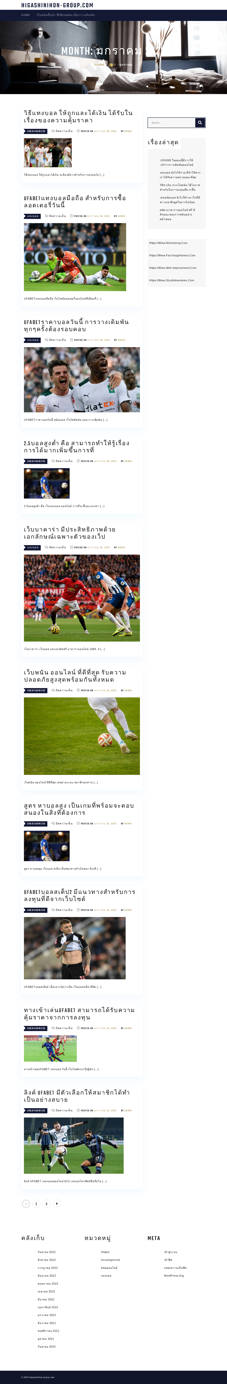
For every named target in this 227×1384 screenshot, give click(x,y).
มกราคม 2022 (47, 1315)
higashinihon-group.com (57, 5)
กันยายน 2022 (47, 1252)
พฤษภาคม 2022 (48, 1283)
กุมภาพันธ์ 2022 (48, 1307)
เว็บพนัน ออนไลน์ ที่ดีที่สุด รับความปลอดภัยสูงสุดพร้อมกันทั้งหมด (75, 676)
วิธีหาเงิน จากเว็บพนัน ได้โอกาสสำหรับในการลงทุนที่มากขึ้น (180, 187)
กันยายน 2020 (47, 1346)
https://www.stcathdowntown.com (171, 280)
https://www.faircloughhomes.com (172, 255)
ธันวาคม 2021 (47, 1323)
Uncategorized (36, 131)
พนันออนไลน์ (109, 1267)
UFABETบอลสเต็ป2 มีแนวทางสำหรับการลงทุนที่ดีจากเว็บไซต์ (80, 896)
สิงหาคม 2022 (47, 1259)
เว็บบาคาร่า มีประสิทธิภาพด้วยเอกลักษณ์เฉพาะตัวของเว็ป (70, 533)
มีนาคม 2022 (46, 1299)
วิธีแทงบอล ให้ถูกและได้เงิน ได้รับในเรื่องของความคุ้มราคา (78, 117)
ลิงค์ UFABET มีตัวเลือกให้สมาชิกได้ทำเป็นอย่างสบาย (77, 1097)
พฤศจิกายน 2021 (48, 1330)
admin (128, 131)
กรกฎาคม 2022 (48, 1267)
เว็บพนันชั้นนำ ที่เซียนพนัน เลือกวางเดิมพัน (66, 15)
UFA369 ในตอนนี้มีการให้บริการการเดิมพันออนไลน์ (177, 162)
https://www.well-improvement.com (172, 267)
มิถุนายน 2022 (47, 1275)
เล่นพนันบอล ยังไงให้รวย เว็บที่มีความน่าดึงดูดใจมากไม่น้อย (180, 199)
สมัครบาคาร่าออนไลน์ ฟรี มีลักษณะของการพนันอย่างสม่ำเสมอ (177, 215)
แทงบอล (33, 216)
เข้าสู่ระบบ (170, 1252)
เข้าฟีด (168, 1259)
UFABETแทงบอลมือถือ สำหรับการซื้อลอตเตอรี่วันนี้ (75, 202)
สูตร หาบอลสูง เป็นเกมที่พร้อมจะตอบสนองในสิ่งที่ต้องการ (79, 810)
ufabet (105, 1252)
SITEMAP (25, 15)
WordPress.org (174, 1275)
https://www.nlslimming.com (168, 243)
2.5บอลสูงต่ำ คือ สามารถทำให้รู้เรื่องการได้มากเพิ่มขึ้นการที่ (77, 447)
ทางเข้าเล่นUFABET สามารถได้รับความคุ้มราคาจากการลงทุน (79, 1014)
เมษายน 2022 (46, 1291)
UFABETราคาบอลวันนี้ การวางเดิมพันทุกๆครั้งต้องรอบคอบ (76, 326)
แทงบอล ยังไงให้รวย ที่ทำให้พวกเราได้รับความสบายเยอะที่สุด (180, 175)
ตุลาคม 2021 (46, 1338)
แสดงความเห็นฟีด (175, 1267)
